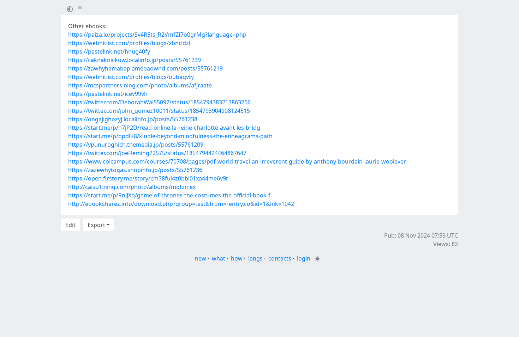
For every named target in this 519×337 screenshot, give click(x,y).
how (237, 258)
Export (96, 225)
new (200, 258)
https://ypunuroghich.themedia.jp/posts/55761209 (135, 144)
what (218, 258)
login (303, 258)
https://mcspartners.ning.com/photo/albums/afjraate (140, 85)
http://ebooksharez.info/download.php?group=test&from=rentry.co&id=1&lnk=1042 (181, 204)
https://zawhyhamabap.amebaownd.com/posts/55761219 (145, 68)
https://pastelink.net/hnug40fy (109, 51)
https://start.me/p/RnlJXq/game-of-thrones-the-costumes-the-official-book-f (169, 195)
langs (255, 258)
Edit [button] (70, 225)
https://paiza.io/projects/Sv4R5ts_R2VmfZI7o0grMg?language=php (157, 34)
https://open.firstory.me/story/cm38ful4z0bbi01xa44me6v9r (148, 178)
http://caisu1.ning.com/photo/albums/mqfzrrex (132, 187)
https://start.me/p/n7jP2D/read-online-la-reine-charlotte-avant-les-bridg (164, 127)
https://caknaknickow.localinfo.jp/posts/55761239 (134, 60)
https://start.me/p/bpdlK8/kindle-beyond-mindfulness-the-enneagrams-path (170, 136)
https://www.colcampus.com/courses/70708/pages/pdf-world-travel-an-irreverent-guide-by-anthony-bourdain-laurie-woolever (237, 161)
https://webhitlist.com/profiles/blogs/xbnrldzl (129, 43)
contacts (279, 258)
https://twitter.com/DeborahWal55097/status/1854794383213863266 (159, 102)
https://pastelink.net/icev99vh (108, 94)
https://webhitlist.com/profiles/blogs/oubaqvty (131, 77)
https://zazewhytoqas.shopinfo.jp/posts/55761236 (135, 170)
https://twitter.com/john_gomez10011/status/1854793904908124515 (159, 111)
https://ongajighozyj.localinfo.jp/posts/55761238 (132, 119)
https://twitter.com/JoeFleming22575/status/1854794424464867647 (157, 153)
